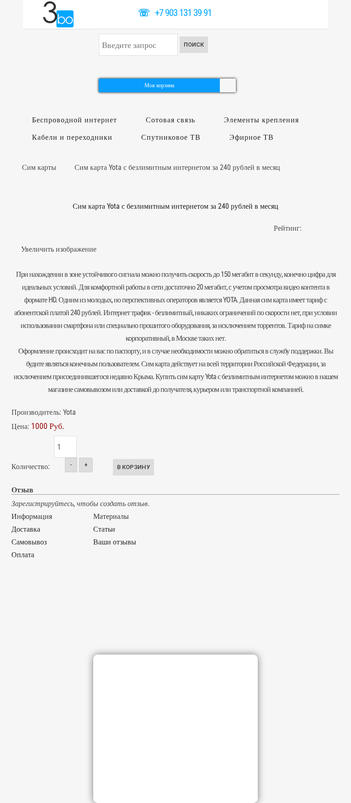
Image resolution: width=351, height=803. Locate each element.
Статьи (104, 529)
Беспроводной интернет (74, 120)
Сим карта (155, 363)
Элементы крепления (261, 120)
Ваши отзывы (114, 542)
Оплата (22, 554)
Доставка (25, 529)
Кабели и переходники (72, 137)
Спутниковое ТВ (171, 137)
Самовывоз (29, 542)
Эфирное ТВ (251, 137)
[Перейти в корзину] (228, 84)
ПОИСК (194, 44)
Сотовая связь (170, 120)
